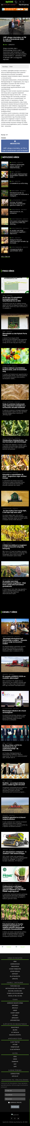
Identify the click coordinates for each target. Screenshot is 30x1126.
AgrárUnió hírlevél (16, 1102)
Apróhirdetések (15, 1020)
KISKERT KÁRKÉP (15, 1013)
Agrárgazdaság (15, 964)
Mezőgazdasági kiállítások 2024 (15, 988)
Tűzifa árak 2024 (15, 986)
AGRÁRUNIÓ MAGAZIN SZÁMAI (15, 1003)
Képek (15, 1056)
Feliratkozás (15, 1107)
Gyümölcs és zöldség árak (15, 993)
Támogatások (15, 966)
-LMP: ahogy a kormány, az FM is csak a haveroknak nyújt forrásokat (15, 147)
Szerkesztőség (15, 1073)
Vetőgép (15, 1044)
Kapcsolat (15, 1076)
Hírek (5, 44)
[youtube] (18, 1118)
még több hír (5, 256)
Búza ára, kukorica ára (15, 991)
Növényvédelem (15, 971)
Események (15, 1061)
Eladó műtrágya (15, 1049)
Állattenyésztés (15, 976)
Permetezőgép (15, 1047)
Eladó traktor (15, 1042)
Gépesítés (15, 978)
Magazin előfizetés (15, 1034)
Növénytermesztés (15, 969)
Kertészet (15, 973)
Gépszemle (15, 1005)
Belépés (15, 1030)
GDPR (15, 1066)
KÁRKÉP (15, 1010)
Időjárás (15, 1015)
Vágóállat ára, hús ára (15, 995)
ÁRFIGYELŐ (15, 1008)
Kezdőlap (5, 66)
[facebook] (12, 1118)
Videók (15, 1059)
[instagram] (15, 1118)
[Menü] (20, 1)
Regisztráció (15, 1027)
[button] (16, 1)
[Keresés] (23, 1)
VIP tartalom (15, 1032)
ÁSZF (15, 1064)
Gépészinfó (15, 1017)
